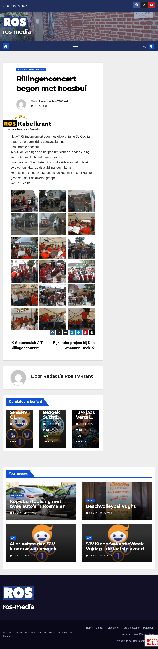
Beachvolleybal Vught (110, 506)
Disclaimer (113, 627)
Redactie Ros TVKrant (53, 101)
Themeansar (10, 636)
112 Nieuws (16, 495)
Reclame (125, 634)
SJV (13, 538)
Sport (90, 500)
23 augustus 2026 (24, 513)
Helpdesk (148, 627)
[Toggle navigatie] (76, 46)
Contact (100, 627)
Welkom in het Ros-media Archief (135, 640)
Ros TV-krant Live (144, 634)
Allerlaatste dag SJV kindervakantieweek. (33, 546)
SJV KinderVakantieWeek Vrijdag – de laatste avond (115, 546)
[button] (144, 46)
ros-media (17, 31)
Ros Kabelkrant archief (31, 70)
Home (89, 627)
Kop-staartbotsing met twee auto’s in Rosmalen (37, 504)
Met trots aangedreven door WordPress (25, 632)
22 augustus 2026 (24, 556)
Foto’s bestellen (131, 627)
